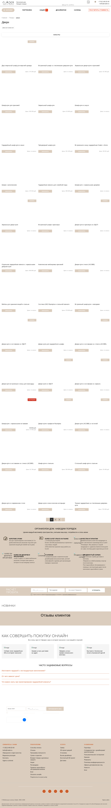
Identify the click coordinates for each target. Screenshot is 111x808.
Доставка (63, 760)
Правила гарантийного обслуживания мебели (37, 768)
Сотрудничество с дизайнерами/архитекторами (94, 751)
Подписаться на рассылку (38, 777)
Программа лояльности (38, 753)
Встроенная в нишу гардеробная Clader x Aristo (91, 145)
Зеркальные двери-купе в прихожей (87, 65)
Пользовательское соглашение (94, 754)
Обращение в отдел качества (12, 753)
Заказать (8, 72)
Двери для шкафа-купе (8, 27)
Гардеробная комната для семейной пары (52, 185)
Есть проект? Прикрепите (75, 590)
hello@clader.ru (104, 3)
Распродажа (34, 765)
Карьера (86, 757)
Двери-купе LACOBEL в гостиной (86, 423)
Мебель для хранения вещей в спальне (15, 304)
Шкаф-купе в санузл (82, 105)
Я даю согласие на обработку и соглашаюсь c (54, 594)
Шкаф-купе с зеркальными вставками (15, 423)
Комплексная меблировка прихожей (50, 264)
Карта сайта (105, 800)
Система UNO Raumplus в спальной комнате (53, 304)
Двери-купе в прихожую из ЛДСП (86, 225)
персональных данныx (51, 594)
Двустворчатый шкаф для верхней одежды (17, 65)
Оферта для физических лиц (93, 765)
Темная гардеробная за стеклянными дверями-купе (91, 504)
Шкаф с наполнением (9, 185)
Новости (87, 767)
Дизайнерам (61, 10)
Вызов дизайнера (66, 755)
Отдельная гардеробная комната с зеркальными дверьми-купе (18, 265)
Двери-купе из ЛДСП (45, 384)
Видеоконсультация (9, 755)
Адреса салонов (8, 760)
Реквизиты (87, 760)
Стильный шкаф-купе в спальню (86, 463)
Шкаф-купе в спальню (46, 463)
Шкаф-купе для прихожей (11, 105)
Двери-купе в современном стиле (13, 503)
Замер (62, 747)
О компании (88, 744)
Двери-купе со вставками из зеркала (87, 384)
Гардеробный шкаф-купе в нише (13, 145)
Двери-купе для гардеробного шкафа (51, 344)
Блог (31, 772)
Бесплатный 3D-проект (67, 758)
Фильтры (56, 34)
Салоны (77, 10)
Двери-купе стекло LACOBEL (85, 264)
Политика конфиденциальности (94, 762)
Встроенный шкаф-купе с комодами (87, 304)
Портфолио (27, 10)
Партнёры (87, 747)
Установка (63, 753)
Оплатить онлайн (35, 774)
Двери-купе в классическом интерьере (51, 503)
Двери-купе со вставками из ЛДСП (14, 344)
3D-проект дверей (66, 750)
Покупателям (35, 744)
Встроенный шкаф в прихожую (49, 225)
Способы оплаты (35, 747)
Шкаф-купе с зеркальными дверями (87, 185)
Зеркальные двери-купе (10, 225)
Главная (4, 18)
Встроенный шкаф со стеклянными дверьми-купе (55, 65)
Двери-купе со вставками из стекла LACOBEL (91, 344)
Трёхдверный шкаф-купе (46, 145)
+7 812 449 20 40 (104, 1)
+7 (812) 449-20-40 (8, 747)
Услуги (62, 744)
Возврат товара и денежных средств (39, 759)
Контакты (6, 758)
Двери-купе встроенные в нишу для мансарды (18, 384)
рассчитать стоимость (98, 10)
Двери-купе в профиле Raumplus (49, 423)
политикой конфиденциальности (69, 594)
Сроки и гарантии (36, 755)
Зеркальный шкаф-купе (46, 105)
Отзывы (32, 750)
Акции (32, 762)
